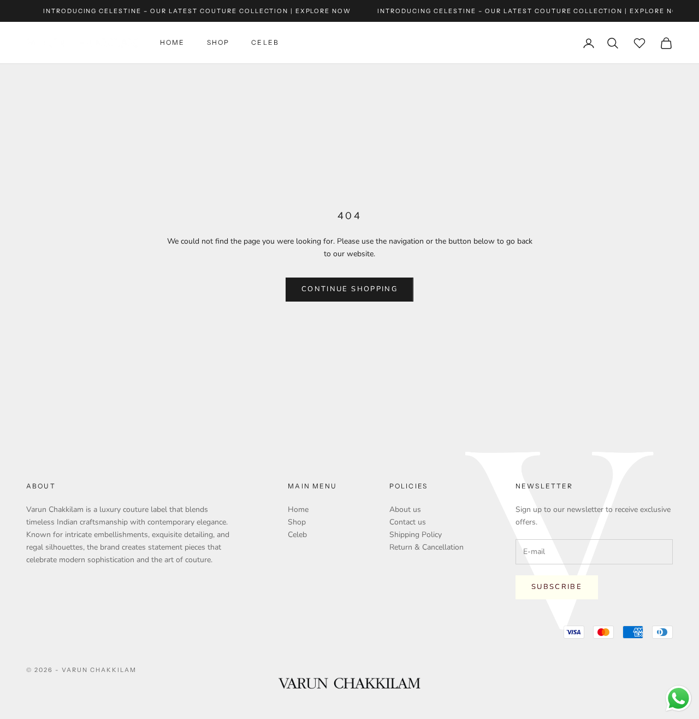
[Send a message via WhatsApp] (679, 698)
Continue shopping (349, 289)
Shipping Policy (415, 534)
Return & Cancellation (426, 547)
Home (172, 43)
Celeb (265, 43)
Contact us (407, 522)
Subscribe (556, 587)
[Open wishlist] (639, 43)
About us (405, 509)
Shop (218, 43)
